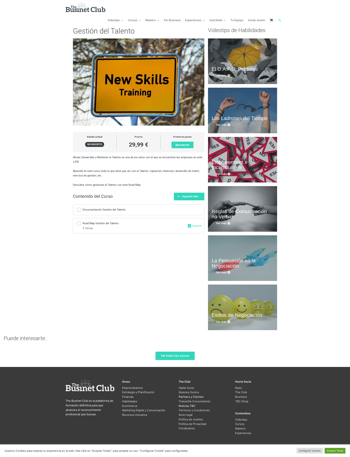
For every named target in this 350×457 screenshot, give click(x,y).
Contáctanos (187, 428)
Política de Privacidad (192, 424)
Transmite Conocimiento (194, 401)
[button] (280, 20)
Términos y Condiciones (194, 410)
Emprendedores (132, 388)
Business (241, 396)
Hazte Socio (186, 388)
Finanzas (128, 396)
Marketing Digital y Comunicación (143, 410)
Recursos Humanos (134, 415)
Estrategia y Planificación (138, 392)
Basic (238, 388)
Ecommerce (129, 406)
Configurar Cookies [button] (310, 450)
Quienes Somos (189, 392)
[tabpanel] (138, 171)
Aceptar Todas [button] (335, 450)
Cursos (239, 424)
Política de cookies (191, 419)
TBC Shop (241, 401)
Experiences (243, 433)
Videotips (241, 419)
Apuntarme (182, 144)
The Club (241, 392)
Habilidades (129, 401)
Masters (240, 428)
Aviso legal (185, 415)
